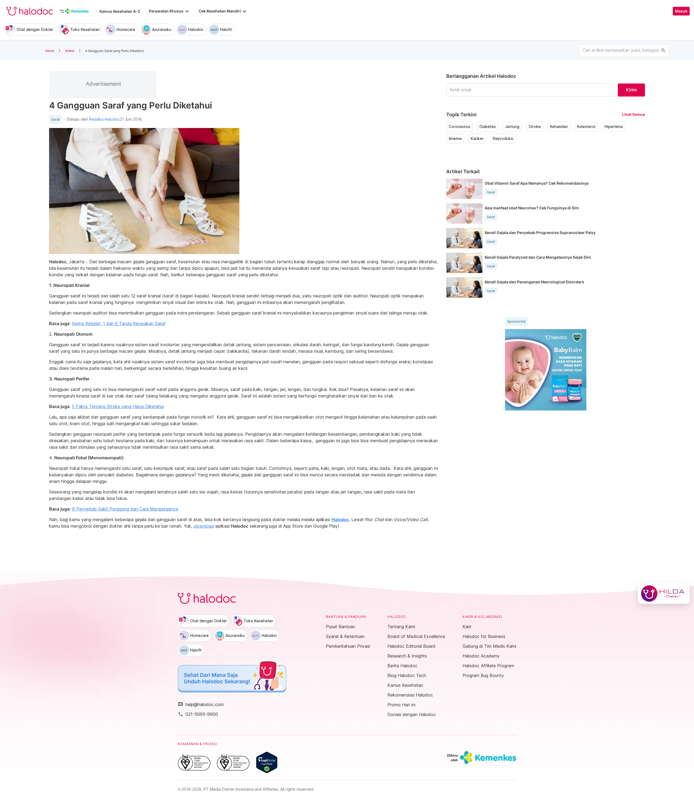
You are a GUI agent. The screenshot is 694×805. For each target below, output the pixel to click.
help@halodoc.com (201, 704)
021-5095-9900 (198, 714)
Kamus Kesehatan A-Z (119, 11)
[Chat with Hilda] (664, 593)
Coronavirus (459, 126)
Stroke (535, 126)
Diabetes (488, 126)
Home (49, 50)
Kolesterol (586, 126)
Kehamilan (559, 126)
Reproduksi (503, 138)
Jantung (512, 126)
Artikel (69, 50)
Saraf (55, 119)
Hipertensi (614, 126)
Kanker (477, 138)
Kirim (631, 89)
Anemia (455, 138)
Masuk (681, 11)
